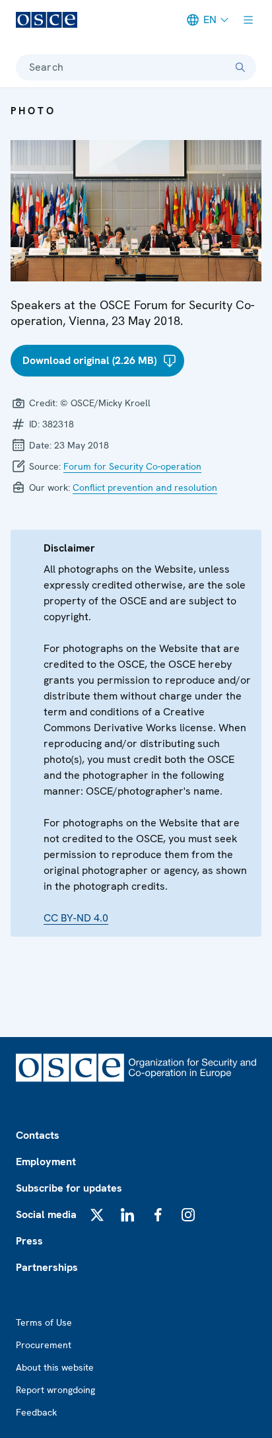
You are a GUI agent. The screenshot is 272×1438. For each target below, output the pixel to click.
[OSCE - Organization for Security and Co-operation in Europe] (46, 20)
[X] (97, 1215)
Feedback (36, 1412)
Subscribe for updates (69, 1188)
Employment (46, 1161)
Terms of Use (44, 1322)
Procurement (43, 1345)
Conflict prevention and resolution (145, 487)
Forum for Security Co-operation (132, 466)
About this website (55, 1367)
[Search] (240, 67)
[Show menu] (248, 20)
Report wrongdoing (55, 1390)
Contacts (37, 1135)
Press (29, 1241)
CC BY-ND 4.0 (76, 918)
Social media (46, 1214)
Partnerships (47, 1267)
